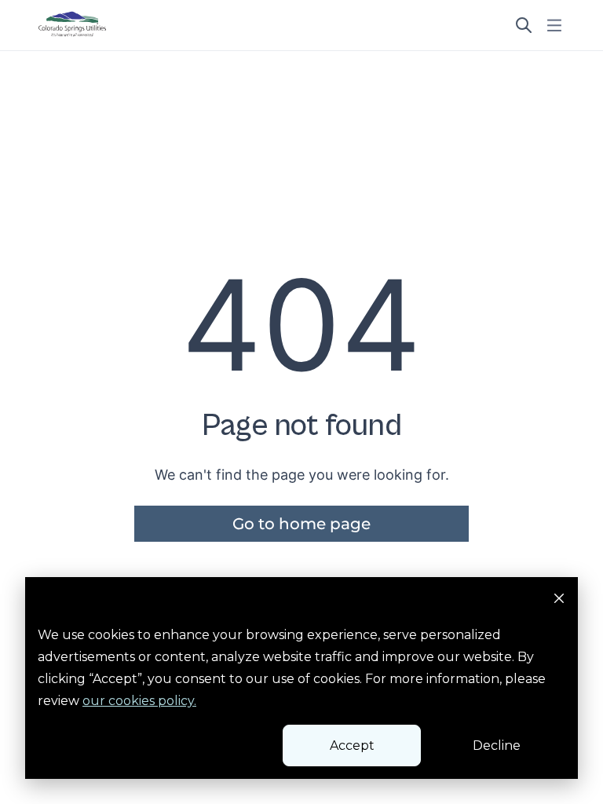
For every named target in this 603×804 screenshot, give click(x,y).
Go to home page (301, 523)
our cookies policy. (139, 700)
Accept (352, 745)
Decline (497, 745)
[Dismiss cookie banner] (559, 601)
